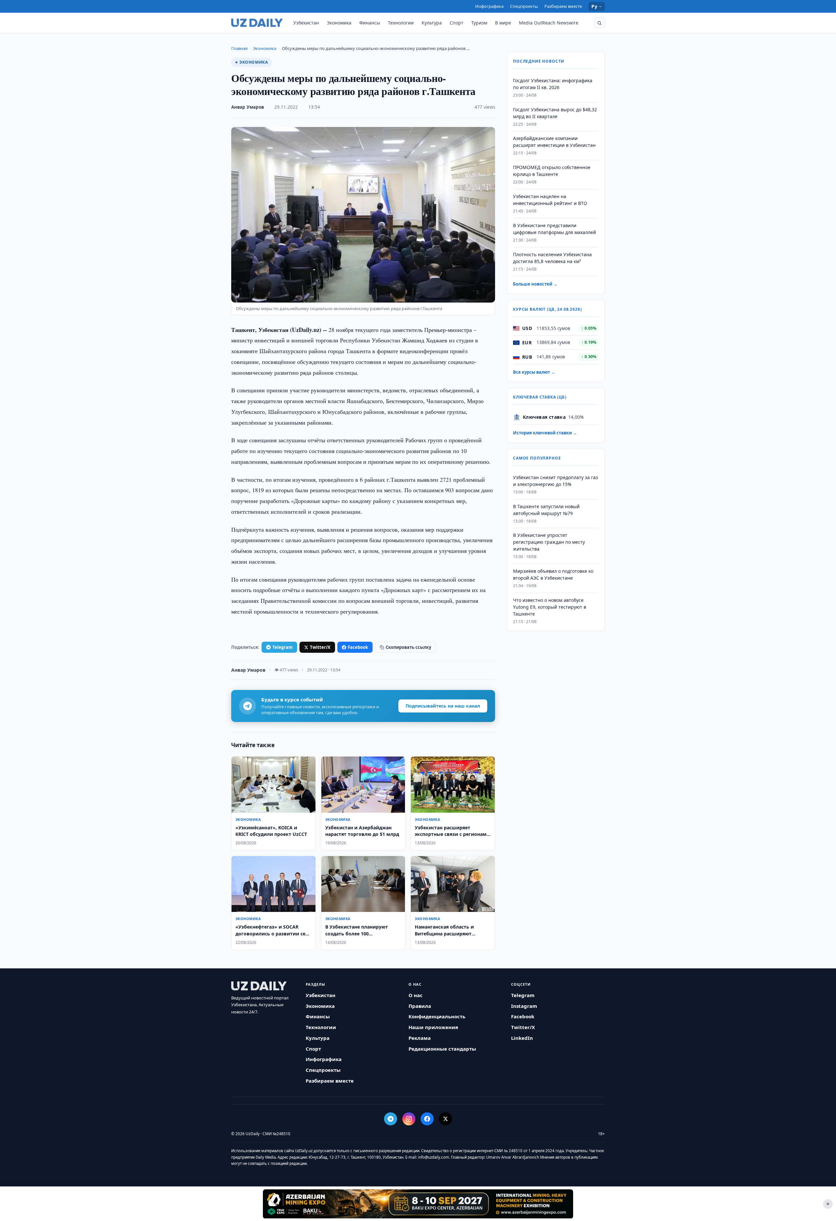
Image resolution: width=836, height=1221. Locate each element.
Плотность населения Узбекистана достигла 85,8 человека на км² (552, 257)
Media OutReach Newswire (548, 23)
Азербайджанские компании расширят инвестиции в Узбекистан (554, 142)
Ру (594, 6)
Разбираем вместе (563, 6)
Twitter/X (320, 647)
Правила (420, 1006)
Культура (432, 23)
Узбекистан (306, 23)
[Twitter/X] (445, 1118)
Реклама (420, 1038)
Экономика (339, 23)
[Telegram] (390, 1118)
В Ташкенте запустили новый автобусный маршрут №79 (546, 509)
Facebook (358, 647)
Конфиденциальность (437, 1016)
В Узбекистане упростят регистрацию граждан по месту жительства (549, 542)
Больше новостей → (535, 284)
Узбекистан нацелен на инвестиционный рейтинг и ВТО (550, 199)
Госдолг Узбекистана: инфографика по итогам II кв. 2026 (552, 83)
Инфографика (489, 6)
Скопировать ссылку (408, 647)
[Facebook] (427, 1118)
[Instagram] (408, 1118)
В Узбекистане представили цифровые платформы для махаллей (554, 228)
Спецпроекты (524, 6)
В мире (503, 23)
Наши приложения (433, 1027)
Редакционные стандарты (442, 1048)
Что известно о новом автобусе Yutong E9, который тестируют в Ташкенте (549, 607)
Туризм (479, 23)
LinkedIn (522, 1038)
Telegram (282, 647)
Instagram (524, 1006)
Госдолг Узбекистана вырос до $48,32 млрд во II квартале (555, 112)
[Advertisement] (418, 1203)
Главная (239, 48)
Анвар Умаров (247, 107)
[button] (599, 22)
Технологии (401, 23)
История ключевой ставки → (545, 433)
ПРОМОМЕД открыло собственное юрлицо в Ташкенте (551, 171)
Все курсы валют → (534, 372)
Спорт (456, 23)
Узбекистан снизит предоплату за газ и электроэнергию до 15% (555, 480)
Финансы (369, 23)
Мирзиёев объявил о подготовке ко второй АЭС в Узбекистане (553, 574)
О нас (416, 995)
